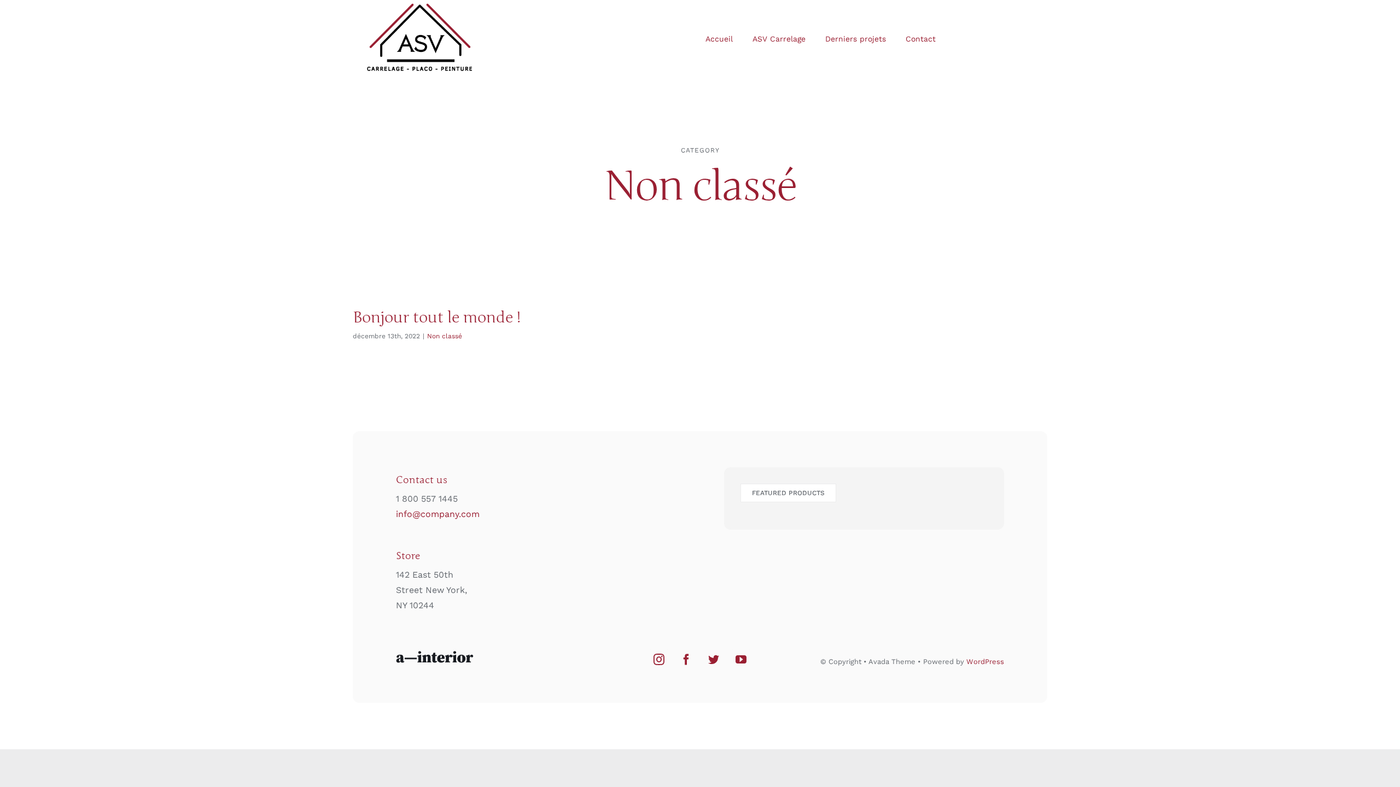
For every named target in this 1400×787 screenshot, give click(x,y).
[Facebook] (686, 659)
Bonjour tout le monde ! (437, 317)
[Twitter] (713, 659)
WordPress (985, 661)
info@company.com (438, 514)
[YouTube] (741, 659)
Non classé (444, 336)
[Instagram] (659, 659)
